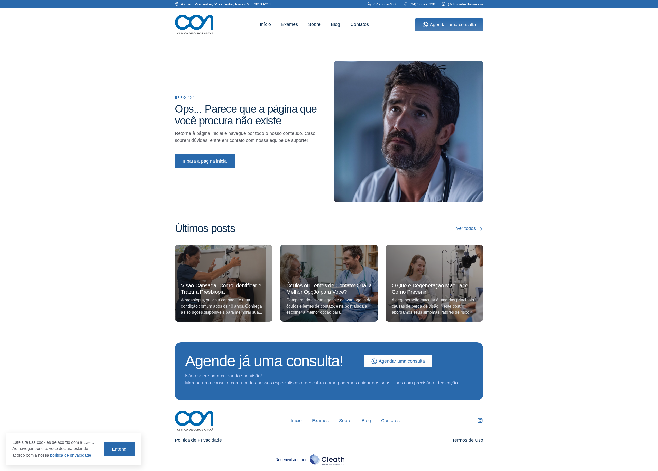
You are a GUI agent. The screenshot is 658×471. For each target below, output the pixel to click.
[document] (329, 235)
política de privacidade (70, 455)
